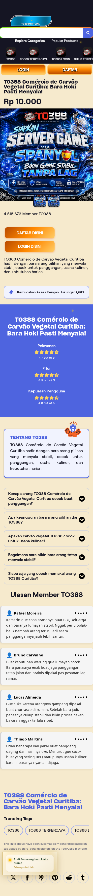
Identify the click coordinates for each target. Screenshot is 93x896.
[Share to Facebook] (27, 877)
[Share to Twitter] (13, 877)
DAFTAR (69, 70)
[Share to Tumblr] (83, 877)
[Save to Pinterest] (55, 877)
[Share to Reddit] (69, 877)
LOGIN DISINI (29, 246)
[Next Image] (89, 156)
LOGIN (23, 70)
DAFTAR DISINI (30, 233)
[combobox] (41, 33)
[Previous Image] (4, 156)
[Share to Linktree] (41, 877)
